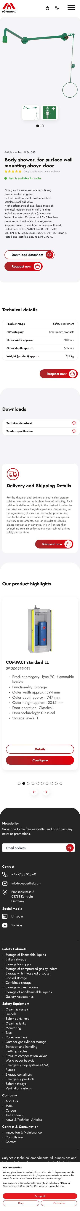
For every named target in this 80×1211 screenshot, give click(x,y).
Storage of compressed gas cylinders (31, 968)
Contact (11, 1141)
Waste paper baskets (20, 1060)
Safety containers (17, 1018)
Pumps (10, 1069)
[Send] (70, 848)
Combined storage (18, 982)
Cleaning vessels (17, 1009)
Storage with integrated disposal (28, 973)
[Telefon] (57, 7)
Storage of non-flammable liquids (29, 992)
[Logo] (9, 7)
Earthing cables (16, 1051)
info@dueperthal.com (26, 883)
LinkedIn (17, 916)
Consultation (14, 1137)
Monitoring (13, 1028)
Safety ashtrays (16, 1083)
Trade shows (14, 1115)
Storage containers (19, 1074)
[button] (61, 7)
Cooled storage (16, 978)
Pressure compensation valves (26, 1055)
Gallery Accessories (19, 996)
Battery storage (16, 959)
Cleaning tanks (16, 1023)
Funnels (11, 1014)
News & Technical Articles (24, 1119)
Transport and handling (21, 1046)
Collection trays (16, 1037)
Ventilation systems (19, 1088)
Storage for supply (18, 964)
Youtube (16, 925)
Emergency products (20, 1079)
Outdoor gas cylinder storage (26, 1041)
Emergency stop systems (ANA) (27, 1065)
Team (9, 1105)
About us (12, 1101)
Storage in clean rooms (22, 987)
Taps (9, 1032)
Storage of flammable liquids (26, 954)
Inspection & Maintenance (24, 1132)
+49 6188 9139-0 (23, 874)
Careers (11, 1110)
